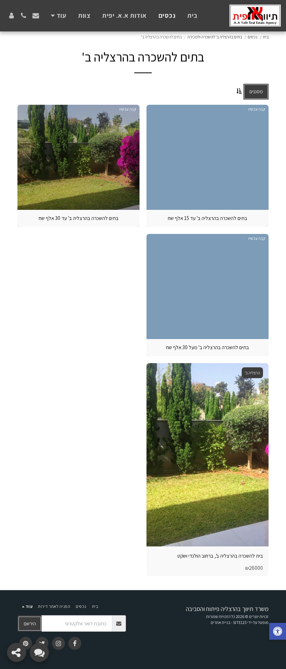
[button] (36, 15)
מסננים (256, 91)
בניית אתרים (220, 622)
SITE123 (240, 622)
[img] (207, 454)
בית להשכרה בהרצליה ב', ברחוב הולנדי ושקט (220, 555)
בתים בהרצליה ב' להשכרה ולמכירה (214, 36)
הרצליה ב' (252, 372)
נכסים (252, 36)
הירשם (30, 623)
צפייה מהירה (207, 539)
